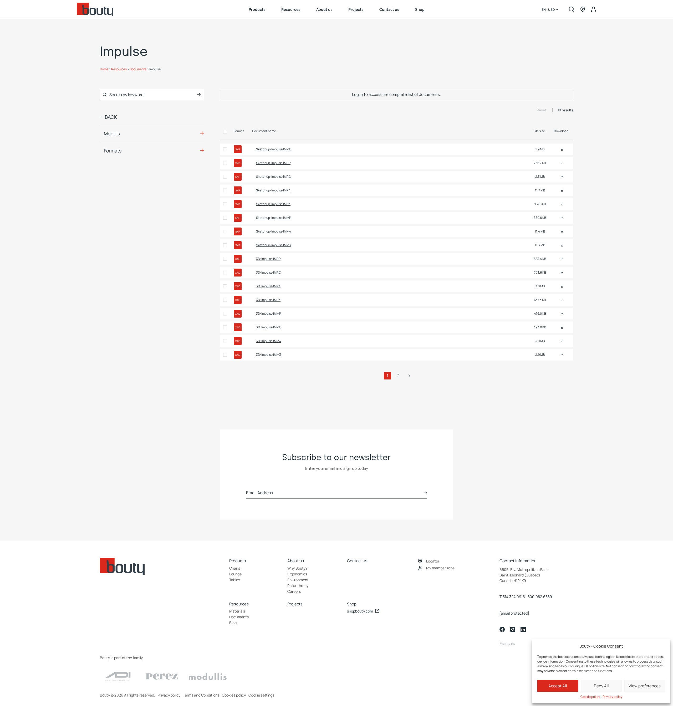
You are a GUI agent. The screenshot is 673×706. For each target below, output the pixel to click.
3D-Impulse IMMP (268, 313)
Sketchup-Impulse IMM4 (273, 231)
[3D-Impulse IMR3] (561, 300)
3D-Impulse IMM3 (268, 354)
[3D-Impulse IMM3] (561, 354)
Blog (233, 622)
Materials (237, 611)
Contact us (389, 9)
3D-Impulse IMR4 (268, 286)
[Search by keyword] (199, 94)
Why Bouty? (297, 568)
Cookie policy (590, 696)
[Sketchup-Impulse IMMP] (561, 217)
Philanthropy (297, 585)
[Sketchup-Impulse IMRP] (561, 163)
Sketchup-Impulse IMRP (273, 163)
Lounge (235, 573)
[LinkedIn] (523, 629)
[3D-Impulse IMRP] (561, 258)
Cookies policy (234, 695)
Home (104, 69)
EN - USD (548, 9)
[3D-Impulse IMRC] (561, 272)
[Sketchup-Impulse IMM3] (561, 245)
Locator (432, 561)
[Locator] (582, 10)
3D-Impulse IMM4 (268, 341)
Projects (356, 9)
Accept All (557, 686)
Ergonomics (297, 573)
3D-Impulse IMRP (268, 258)
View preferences (645, 686)
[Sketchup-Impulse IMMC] (561, 149)
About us (324, 9)
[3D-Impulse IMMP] (561, 313)
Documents (138, 69)
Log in (357, 94)
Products (257, 9)
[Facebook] (502, 629)
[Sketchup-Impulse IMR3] (561, 204)
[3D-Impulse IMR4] (561, 286)
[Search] (571, 10)
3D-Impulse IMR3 (268, 300)
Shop (420, 9)
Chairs (234, 568)
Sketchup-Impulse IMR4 (273, 190)
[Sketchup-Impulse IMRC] (561, 176)
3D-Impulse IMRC (268, 272)
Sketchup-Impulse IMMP (273, 217)
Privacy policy (612, 696)
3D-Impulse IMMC (269, 327)
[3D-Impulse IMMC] (561, 327)
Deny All (601, 686)
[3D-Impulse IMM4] (561, 341)
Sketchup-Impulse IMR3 (273, 204)
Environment (298, 579)
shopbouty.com (360, 611)
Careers (294, 591)
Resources (290, 9)
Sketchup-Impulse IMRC (273, 176)
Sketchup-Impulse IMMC (274, 149)
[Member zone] (593, 9)
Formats (112, 150)
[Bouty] (95, 9)
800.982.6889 (540, 596)
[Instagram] (512, 629)
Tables (234, 579)
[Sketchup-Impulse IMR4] (561, 190)
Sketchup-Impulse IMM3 (273, 245)
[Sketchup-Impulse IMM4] (561, 231)
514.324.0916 (514, 596)
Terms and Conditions (201, 695)
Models (112, 133)
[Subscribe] (425, 492)
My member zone (440, 567)
